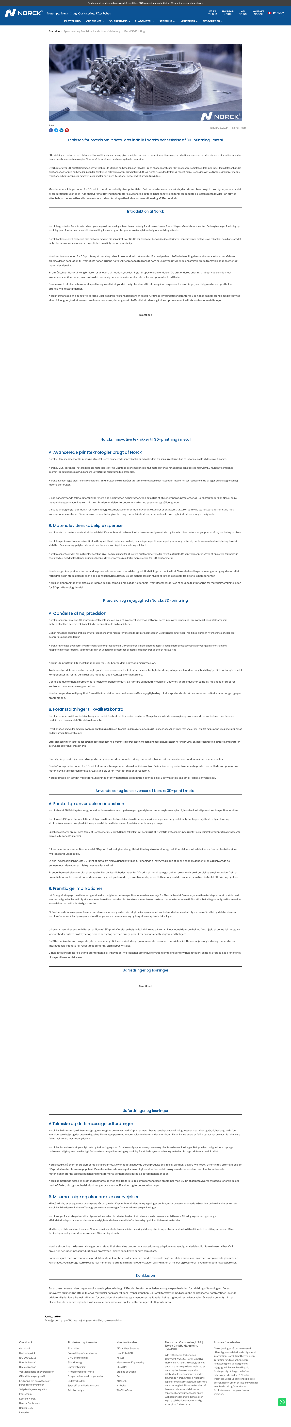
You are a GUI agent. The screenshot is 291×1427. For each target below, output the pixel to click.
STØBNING (166, 21)
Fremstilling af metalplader (82, 1353)
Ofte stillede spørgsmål (32, 1376)
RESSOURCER (212, 21)
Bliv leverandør (27, 1366)
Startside (54, 31)
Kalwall (120, 1357)
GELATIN (122, 1366)
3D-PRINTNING (118, 21)
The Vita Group (125, 1390)
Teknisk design (76, 1390)
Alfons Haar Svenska (128, 1348)
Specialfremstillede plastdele (83, 1385)
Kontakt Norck (27, 1398)
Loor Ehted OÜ (125, 1353)
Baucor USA (26, 1407)
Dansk (277, 12)
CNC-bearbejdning (78, 1357)
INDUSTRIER (188, 21)
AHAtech (121, 1380)
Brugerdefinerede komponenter (85, 1376)
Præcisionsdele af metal (81, 1371)
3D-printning (75, 1362)
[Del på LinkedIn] (61, 130)
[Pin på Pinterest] (67, 130)
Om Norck (25, 1348)
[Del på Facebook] (51, 130)
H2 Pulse (121, 1385)
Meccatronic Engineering (130, 1362)
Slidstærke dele (76, 1380)
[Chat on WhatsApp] (282, 1402)
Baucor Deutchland (29, 1403)
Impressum (25, 1393)
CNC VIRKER (94, 21)
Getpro (120, 1376)
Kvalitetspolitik (27, 1353)
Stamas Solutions (126, 1371)
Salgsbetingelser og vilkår (33, 1389)
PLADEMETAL (143, 21)
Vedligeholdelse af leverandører (36, 1371)
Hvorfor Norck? (27, 1362)
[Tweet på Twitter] (56, 130)
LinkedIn (24, 1412)
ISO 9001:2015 (27, 1357)
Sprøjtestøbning (77, 1366)
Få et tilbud (74, 1348)
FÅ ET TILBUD (72, 21)
